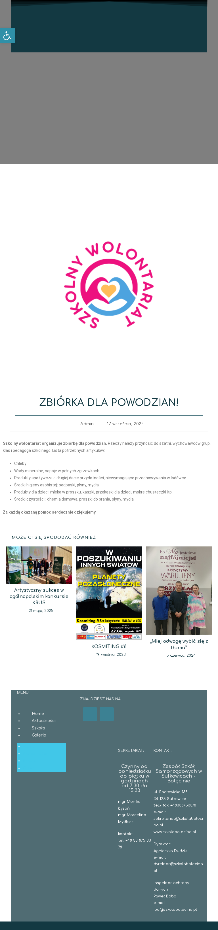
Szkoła (38, 728)
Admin (87, 424)
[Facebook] (90, 714)
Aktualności (44, 721)
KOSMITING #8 (109, 646)
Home (38, 714)
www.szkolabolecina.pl (175, 832)
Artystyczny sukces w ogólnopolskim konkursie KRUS (39, 597)
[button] (7, 35)
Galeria (39, 735)
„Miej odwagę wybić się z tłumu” (179, 644)
